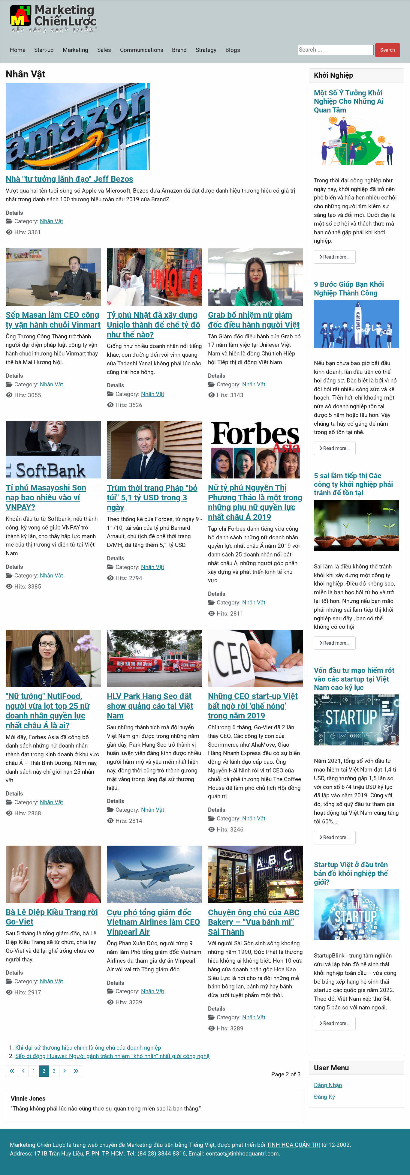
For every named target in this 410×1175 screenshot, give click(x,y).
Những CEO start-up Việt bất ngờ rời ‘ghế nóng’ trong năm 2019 (253, 706)
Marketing (75, 49)
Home (18, 49)
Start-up (44, 49)
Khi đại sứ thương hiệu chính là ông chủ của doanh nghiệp (88, 1047)
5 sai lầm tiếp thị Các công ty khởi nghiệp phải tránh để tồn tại (353, 484)
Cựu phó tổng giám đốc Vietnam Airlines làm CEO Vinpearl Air (153, 922)
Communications (141, 49)
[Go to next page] (64, 1071)
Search (387, 50)
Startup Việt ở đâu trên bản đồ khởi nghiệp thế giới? (351, 873)
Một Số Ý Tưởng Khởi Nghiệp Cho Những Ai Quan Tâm (349, 102)
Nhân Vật (51, 221)
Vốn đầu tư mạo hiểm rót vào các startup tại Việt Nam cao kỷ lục (354, 679)
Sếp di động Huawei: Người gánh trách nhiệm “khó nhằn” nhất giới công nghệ (112, 1056)
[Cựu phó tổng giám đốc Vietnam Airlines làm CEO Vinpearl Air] (154, 874)
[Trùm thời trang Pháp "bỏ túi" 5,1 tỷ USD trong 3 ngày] (154, 449)
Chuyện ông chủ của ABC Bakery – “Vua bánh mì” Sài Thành (254, 922)
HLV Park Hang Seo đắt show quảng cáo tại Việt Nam (150, 706)
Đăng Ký (324, 1096)
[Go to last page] (76, 1071)
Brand (179, 49)
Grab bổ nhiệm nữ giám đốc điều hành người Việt (254, 320)
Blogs (232, 49)
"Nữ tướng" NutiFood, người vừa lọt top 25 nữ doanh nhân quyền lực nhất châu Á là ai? (47, 710)
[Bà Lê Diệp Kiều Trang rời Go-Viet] (53, 873)
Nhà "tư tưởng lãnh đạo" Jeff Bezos (69, 179)
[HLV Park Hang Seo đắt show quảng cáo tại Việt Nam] (154, 658)
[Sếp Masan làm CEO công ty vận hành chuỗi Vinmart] (53, 276)
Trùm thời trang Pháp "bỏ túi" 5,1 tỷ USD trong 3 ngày (152, 497)
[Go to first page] (12, 1071)
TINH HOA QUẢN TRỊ (293, 1144)
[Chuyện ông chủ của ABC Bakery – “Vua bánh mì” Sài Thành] (255, 874)
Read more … (336, 257)
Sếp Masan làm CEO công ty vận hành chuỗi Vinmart (53, 320)
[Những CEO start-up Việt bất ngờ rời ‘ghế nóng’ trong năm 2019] (255, 658)
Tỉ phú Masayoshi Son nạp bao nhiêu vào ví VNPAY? (46, 497)
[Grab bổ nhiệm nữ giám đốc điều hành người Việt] (255, 276)
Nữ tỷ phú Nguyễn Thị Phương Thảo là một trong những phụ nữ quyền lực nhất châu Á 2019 (255, 502)
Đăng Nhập (328, 1085)
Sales (104, 49)
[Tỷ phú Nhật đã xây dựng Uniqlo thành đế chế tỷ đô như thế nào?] (154, 276)
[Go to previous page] (23, 1071)
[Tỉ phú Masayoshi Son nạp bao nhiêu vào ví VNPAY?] (53, 449)
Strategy (206, 49)
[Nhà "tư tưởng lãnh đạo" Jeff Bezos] (78, 126)
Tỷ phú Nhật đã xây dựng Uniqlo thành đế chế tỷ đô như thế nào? (153, 324)
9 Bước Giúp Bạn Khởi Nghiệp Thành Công (349, 288)
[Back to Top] (398, 1162)
